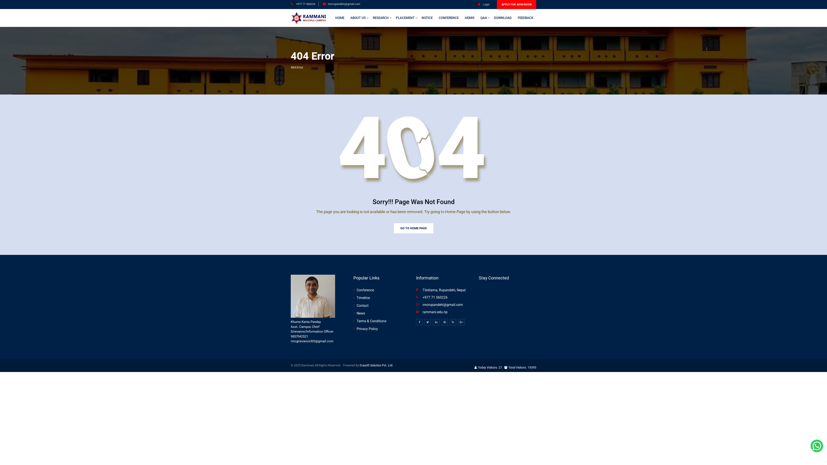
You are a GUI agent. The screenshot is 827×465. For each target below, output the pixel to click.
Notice (427, 18)
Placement (405, 18)
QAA (483, 18)
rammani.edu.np (435, 312)
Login (486, 4)
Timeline (363, 298)
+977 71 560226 (305, 4)
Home (339, 18)
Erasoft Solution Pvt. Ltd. (376, 365)
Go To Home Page (413, 228)
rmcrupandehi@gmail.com (344, 4)
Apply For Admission (517, 4)
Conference (449, 18)
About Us (358, 18)
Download (503, 18)
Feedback (525, 18)
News (361, 313)
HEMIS (469, 18)
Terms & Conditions (371, 321)
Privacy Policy (367, 329)
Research (381, 18)
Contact (362, 306)
